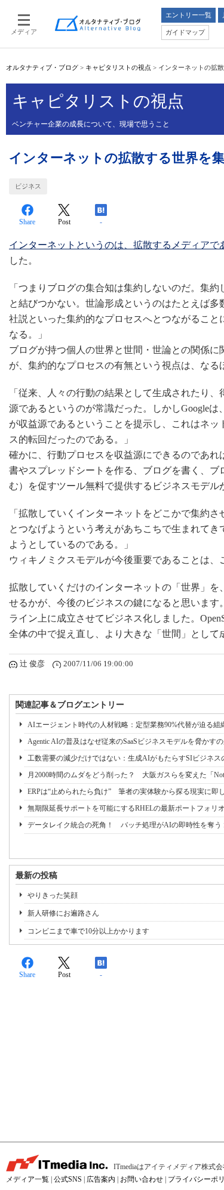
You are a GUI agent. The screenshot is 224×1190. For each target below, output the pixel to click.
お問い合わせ (141, 1179)
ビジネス (28, 186)
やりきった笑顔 (52, 895)
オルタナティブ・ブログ (42, 67)
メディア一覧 (27, 1179)
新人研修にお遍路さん (63, 913)
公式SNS (68, 1179)
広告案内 (101, 1179)
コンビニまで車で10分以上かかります (88, 931)
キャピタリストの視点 (118, 67)
